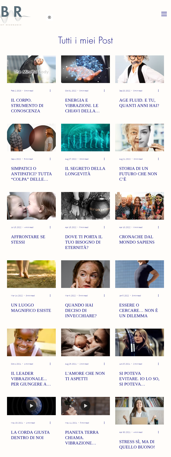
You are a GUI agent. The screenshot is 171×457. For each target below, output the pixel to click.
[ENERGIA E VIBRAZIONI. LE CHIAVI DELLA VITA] (85, 69)
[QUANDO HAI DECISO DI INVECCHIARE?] (85, 274)
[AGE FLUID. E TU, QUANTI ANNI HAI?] (139, 69)
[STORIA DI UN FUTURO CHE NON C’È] (139, 137)
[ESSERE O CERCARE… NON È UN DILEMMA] (139, 274)
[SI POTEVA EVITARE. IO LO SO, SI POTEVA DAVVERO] (139, 342)
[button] (164, 14)
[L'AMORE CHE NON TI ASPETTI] (85, 342)
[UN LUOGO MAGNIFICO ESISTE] (31, 274)
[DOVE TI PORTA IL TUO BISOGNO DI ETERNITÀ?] (85, 206)
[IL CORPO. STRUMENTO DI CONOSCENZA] (31, 69)
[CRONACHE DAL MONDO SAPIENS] (139, 206)
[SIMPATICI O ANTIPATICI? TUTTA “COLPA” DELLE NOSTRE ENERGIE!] (31, 137)
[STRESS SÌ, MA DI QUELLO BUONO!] (139, 411)
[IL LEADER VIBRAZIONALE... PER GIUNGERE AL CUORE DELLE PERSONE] (31, 342)
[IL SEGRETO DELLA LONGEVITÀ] (85, 137)
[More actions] (51, 91)
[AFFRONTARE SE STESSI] (31, 206)
